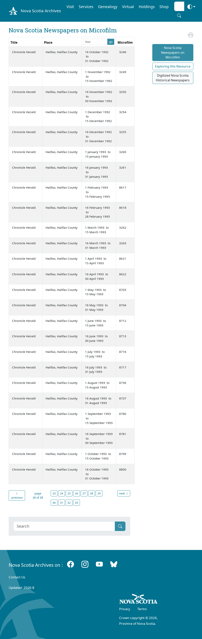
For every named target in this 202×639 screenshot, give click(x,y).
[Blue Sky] (113, 564)
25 (69, 493)
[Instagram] (85, 564)
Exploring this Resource (172, 66)
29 (99, 493)
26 (76, 493)
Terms (142, 609)
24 (61, 493)
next (122, 493)
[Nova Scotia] (138, 600)
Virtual (128, 6)
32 (69, 503)
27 (84, 493)
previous (17, 497)
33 (76, 503)
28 (91, 493)
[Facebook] (70, 564)
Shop (164, 6)
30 (54, 503)
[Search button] (179, 15)
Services (86, 6)
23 (54, 493)
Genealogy (107, 6)
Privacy (124, 609)
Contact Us (17, 577)
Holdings (147, 6)
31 (61, 503)
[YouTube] (99, 564)
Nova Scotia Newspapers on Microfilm (172, 52)
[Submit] (120, 526)
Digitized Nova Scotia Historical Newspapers (173, 77)
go (110, 42)
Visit (70, 6)
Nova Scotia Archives (41, 10)
